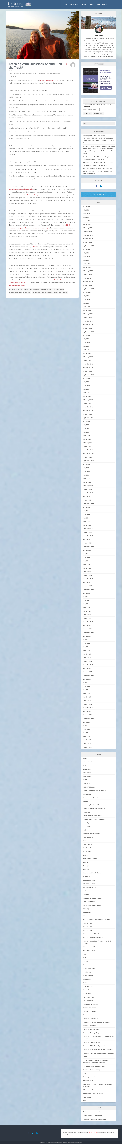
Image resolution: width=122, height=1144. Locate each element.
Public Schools (88, 975)
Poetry (85, 958)
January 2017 (87, 618)
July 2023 (86, 339)
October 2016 (87, 629)
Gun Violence (87, 851)
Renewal (86, 990)
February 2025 (88, 271)
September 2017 (88, 589)
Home (65, 4)
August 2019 (87, 507)
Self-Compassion (88, 1000)
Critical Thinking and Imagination (95, 790)
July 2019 (86, 511)
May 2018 (86, 561)
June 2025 (86, 256)
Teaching (86, 1015)
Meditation (87, 912)
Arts (84, 765)
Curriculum (87, 794)
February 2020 (88, 486)
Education (12, 73)
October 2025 (87, 242)
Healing (85, 855)
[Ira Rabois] (20, 4)
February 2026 (88, 228)
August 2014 (87, 722)
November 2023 (88, 324)
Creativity (86, 783)
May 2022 (86, 389)
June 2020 (86, 471)
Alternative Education (91, 762)
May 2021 (86, 432)
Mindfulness (87, 923)
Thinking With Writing (91, 1070)
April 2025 (86, 264)
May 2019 (86, 518)
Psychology (87, 972)
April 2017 (86, 607)
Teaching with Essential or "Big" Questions (46, 73)
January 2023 (87, 360)
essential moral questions (48, 80)
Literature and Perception (92, 905)
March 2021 (87, 439)
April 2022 (86, 392)
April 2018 (86, 564)
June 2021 (86, 428)
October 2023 (87, 328)
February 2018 (88, 571)
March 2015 (87, 697)
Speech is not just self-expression (21, 189)
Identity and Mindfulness (92, 873)
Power (85, 965)
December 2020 (88, 450)
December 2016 (88, 622)
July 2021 (86, 425)
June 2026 (86, 213)
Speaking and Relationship (50, 292)
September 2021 (88, 418)
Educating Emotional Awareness (94, 805)
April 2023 (86, 350)
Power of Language (89, 968)
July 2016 (86, 640)
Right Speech (36, 292)
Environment (87, 826)
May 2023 (86, 346)
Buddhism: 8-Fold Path (16, 289)
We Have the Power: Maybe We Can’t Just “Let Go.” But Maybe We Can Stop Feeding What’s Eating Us (98, 171)
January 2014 (87, 747)
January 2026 (87, 231)
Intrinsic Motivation (15, 292)
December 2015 (88, 665)
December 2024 (88, 278)
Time (84, 1073)
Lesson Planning (89, 901)
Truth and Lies (63, 292)
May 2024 (86, 303)
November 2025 (88, 238)
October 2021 (87, 414)
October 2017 (87, 586)
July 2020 (86, 468)
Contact (105, 4)
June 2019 (86, 514)
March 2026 (87, 224)
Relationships (88, 986)
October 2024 (87, 285)
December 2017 (88, 579)
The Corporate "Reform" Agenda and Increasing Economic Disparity (95, 1061)
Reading (86, 983)
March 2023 (87, 353)
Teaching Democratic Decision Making (96, 1022)
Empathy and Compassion (31, 289)
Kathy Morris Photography (92, 1115)
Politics (85, 961)
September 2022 (88, 375)
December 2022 (88, 364)
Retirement (87, 993)
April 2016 (86, 650)
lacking (34, 247)
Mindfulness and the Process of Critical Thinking (97, 942)
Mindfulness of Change (91, 947)
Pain (84, 954)
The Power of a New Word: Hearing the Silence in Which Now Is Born (96, 158)
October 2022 (87, 371)
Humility (86, 869)
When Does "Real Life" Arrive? (93, 1093)
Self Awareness (88, 997)
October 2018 (87, 543)
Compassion (87, 773)
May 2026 (86, 217)
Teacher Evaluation (90, 1011)
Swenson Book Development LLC (94, 1119)
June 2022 (86, 385)
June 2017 (86, 600)
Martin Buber (27, 292)
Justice (85, 891)
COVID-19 (86, 780)
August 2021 (87, 421)
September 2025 (88, 246)
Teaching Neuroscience (91, 1029)
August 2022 (87, 378)
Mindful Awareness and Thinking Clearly (98, 919)
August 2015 (87, 679)
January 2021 (87, 446)
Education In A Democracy (92, 816)
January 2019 (87, 532)
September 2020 (88, 461)
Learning (86, 894)
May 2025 (86, 260)
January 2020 (87, 489)
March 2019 (87, 525)
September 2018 (88, 546)
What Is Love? (88, 1090)
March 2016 (87, 654)
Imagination (87, 876)
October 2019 (87, 500)
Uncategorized (88, 1080)
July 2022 (86, 382)
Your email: (86, 106)
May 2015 (86, 690)
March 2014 (87, 740)
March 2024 (87, 310)
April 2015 (86, 693)
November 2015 (88, 668)
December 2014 (88, 708)
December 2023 (88, 321)
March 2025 (87, 267)
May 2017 (86, 604)
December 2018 (88, 536)
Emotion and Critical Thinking (94, 819)
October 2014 (87, 715)
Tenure (85, 1057)
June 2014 (86, 729)
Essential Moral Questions (23, 73)
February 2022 (88, 400)
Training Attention (89, 1077)
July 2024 (86, 296)
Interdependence (89, 884)
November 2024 (88, 281)
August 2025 (87, 249)
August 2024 (87, 292)
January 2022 (87, 403)
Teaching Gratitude (89, 1026)
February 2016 (88, 657)
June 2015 (86, 686)
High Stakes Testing (90, 858)
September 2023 (88, 332)
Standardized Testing (90, 1004)
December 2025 (88, 235)
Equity (85, 830)
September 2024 (88, 289)
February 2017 (88, 614)
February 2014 (88, 743)
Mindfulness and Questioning (93, 937)
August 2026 (87, 206)
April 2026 (86, 221)
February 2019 (88, 529)
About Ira (73, 4)
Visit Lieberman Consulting (92, 1112)
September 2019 (88, 504)
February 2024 (88, 314)
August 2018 (87, 550)
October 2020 (87, 457)
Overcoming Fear (89, 950)
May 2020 (86, 475)
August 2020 (87, 464)
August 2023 (87, 335)
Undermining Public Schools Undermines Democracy (97, 1085)
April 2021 (86, 435)
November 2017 (88, 582)
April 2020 (86, 478)
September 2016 (88, 632)
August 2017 (87, 593)
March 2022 (87, 396)
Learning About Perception (92, 898)
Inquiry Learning (89, 880)
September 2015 (88, 675)
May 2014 (86, 733)
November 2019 (88, 496)
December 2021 (88, 407)
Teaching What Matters (91, 1042)
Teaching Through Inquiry (92, 1033)
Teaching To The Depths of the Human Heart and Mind (98, 1037)
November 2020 (88, 453)
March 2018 (87, 568)
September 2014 (88, 718)
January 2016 (87, 661)
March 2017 (87, 611)
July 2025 (86, 253)
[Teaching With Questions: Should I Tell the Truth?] (42, 35)
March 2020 (87, 482)
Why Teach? (87, 1097)
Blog (91, 4)
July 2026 (86, 210)
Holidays (86, 866)
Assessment (87, 769)
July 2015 (86, 683)
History (85, 862)
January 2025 (87, 274)
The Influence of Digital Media (93, 1066)
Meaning (86, 909)
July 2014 (86, 725)
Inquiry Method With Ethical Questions (52, 289)
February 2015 (88, 700)
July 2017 (86, 597)
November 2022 (88, 367)
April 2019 (86, 521)
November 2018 (88, 539)
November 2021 (88, 410)
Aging (85, 758)
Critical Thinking (89, 787)
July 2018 (86, 554)
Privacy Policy (92, 1132)
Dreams (85, 801)
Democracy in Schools (90, 798)
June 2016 (86, 643)
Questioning (87, 979)
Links (98, 4)
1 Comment (12, 76)
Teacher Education (89, 1008)
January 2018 (87, 575)
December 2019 (88, 493)
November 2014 (88, 711)
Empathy (86, 823)
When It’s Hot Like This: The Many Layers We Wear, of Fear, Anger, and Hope (98, 164)
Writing (85, 1101)
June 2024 (86, 299)
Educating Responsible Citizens (94, 808)
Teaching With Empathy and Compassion (97, 1046)
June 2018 (86, 557)
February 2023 (88, 357)
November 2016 (88, 625)
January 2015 (87, 704)
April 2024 (86, 307)
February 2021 (88, 443)
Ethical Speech (88, 837)
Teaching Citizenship (90, 1018)
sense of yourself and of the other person (27, 195)
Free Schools (87, 844)
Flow (84, 841)
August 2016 (87, 636)
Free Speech (87, 848)
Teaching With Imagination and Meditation (98, 1053)
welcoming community (17, 285)
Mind (84, 916)
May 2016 (86, 647)
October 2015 (87, 672)
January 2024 (87, 317)
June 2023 (86, 342)
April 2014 (86, 736)
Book (84, 4)
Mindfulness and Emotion (92, 934)
